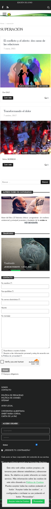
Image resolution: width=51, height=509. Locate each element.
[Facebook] (2, 7)
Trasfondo (9, 263)
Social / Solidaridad (39, 153)
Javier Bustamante (12, 267)
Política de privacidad (11, 356)
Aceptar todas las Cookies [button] (19, 501)
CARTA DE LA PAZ (9, 416)
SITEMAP (5, 400)
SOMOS (4, 387)
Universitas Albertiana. (38, 462)
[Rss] (7, 7)
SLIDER (24, 153)
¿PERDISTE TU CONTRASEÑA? (17, 450)
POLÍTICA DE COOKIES (11, 398)
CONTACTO (6, 390)
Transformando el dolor (17, 111)
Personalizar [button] (38, 501)
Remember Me (43, 445)
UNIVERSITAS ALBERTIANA (12, 411)
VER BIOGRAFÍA (31, 223)
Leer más (8, 98)
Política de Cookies (35, 482)
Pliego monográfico (27, 86)
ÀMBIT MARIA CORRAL (11, 414)
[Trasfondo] (25, 254)
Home (2, 23)
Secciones (43, 86)
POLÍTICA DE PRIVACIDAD (12, 395)
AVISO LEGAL (7, 406)
